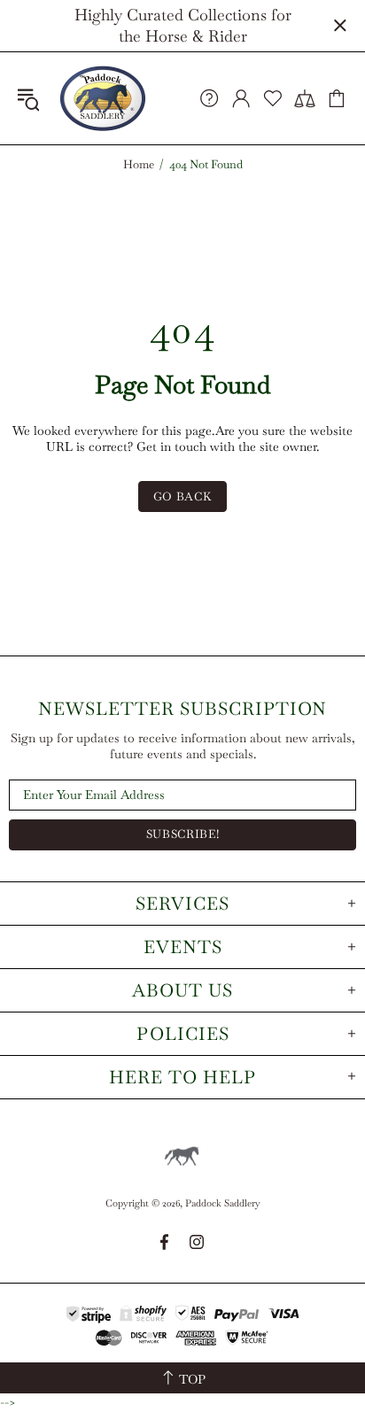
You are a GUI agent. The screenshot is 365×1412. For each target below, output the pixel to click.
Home (138, 165)
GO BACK (183, 496)
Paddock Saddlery (103, 98)
